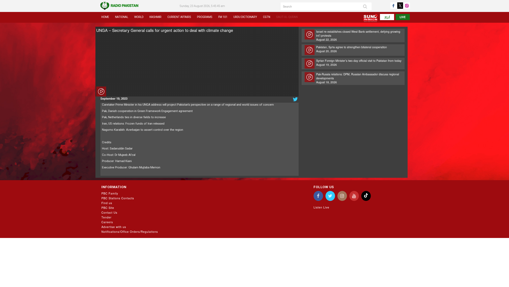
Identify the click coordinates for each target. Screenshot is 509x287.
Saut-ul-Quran (287, 17)
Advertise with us (113, 227)
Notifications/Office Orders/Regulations (129, 232)
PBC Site (107, 208)
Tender (106, 217)
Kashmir (155, 17)
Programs (204, 17)
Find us (106, 203)
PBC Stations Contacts (117, 198)
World (139, 17)
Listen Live (321, 207)
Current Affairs (179, 17)
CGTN (266, 17)
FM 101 (222, 17)
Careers (107, 222)
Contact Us (109, 212)
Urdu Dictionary (245, 17)
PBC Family (109, 193)
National (121, 17)
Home (105, 17)
